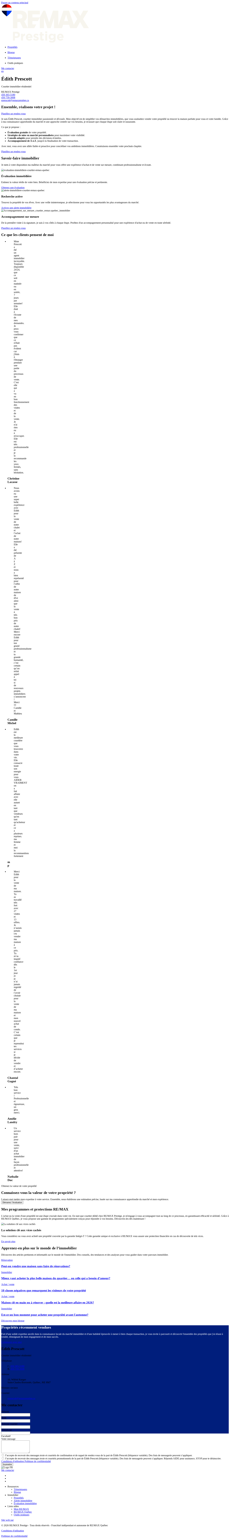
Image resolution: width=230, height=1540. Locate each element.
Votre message (8, 1439)
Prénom (5, 1411)
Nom (3, 1417)
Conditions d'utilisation (13, 1461)
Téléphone (6, 1430)
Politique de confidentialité (38, 1461)
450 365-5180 (8, 94)
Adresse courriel (9, 1424)
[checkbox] (115, 1455)
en (2, 71)
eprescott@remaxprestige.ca (15, 100)
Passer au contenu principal (14, 2)
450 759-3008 (8, 97)
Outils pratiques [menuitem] (15, 63)
